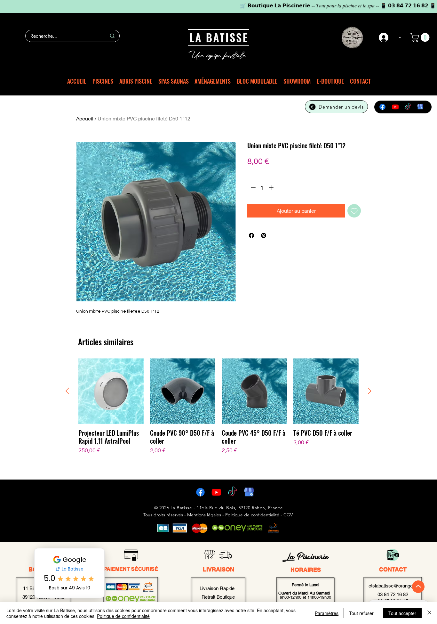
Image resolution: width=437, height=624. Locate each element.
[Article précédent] (67, 391)
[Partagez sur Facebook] (251, 235)
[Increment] (271, 187)
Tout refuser (361, 613)
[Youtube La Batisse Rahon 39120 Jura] (216, 492)
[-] (383, 37)
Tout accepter (402, 613)
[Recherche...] (112, 36)
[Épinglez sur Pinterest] (263, 235)
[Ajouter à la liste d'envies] (354, 211)
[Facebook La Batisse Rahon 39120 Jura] (200, 492)
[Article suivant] (369, 391)
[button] (421, 37)
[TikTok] (408, 107)
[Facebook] (382, 107)
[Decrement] (252, 187)
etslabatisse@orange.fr (393, 585)
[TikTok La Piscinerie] (232, 492)
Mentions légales (204, 515)
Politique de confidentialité (123, 616)
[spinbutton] (262, 187)
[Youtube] (395, 107)
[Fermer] (429, 613)
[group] (218, 414)
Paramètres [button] (326, 613)
